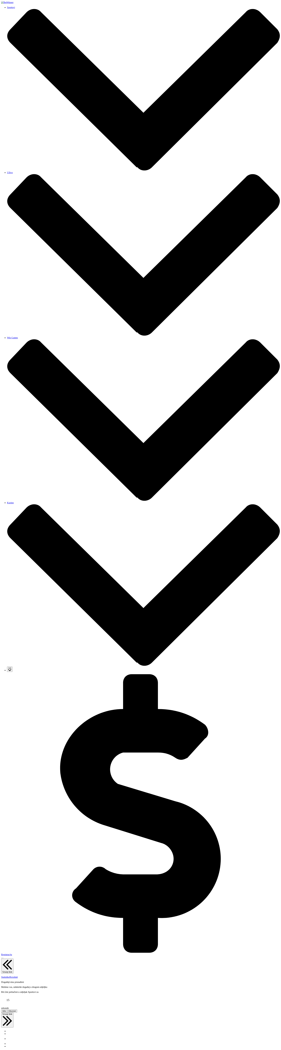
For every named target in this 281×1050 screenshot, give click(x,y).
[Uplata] (140, 952)
